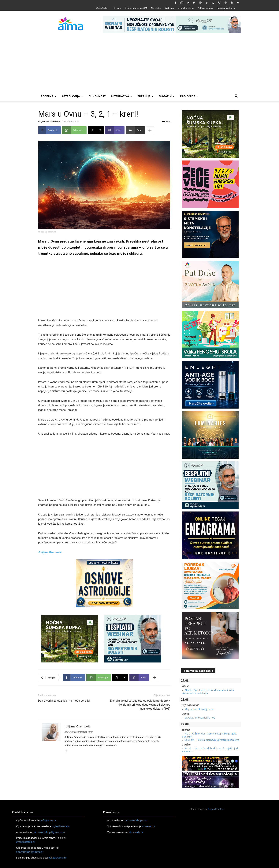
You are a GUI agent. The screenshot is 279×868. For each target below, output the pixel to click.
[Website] (225, 2)
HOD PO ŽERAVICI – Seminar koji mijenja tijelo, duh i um (209, 735)
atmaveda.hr (136, 832)
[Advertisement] (139, 63)
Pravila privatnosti (226, 7)
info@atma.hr (48, 820)
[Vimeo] (219, 2)
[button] (236, 96)
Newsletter (156, 7)
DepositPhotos (215, 809)
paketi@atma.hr (57, 857)
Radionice (187, 96)
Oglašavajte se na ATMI (136, 7)
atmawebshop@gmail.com (49, 832)
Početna (47, 96)
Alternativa (120, 96)
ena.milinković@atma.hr (29, 851)
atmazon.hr (148, 826)
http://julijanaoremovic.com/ (79, 731)
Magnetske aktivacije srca (199, 709)
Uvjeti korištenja (186, 7)
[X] (213, 2)
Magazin (165, 96)
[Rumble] (200, 2)
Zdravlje (144, 96)
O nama (117, 7)
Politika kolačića (205, 7)
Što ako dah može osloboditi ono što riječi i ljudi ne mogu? (210, 750)
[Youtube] (238, 2)
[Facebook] (175, 2)
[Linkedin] (188, 2)
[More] (150, 130)
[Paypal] (194, 2)
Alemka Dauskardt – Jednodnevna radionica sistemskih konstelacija (208, 691)
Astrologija (71, 96)
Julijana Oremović (51, 121)
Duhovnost (97, 96)
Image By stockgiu (47, 231)
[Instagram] (181, 2)
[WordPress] (232, 2)
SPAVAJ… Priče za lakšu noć (200, 717)
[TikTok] (207, 2)
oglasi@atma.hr (61, 826)
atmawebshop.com (136, 820)
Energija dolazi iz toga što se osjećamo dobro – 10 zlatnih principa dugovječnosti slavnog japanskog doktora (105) (140, 704)
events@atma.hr (25, 841)
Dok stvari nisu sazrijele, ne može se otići (64, 700)
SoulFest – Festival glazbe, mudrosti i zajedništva (212, 740)
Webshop (169, 7)
